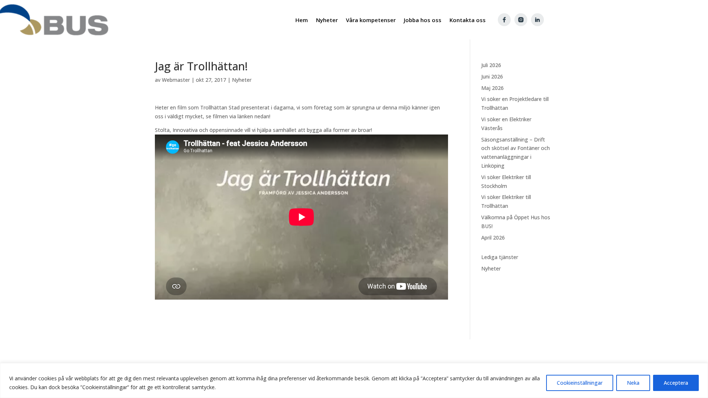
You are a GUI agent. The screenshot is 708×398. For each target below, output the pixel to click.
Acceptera (676, 382)
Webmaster (176, 79)
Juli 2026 (491, 65)
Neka (633, 382)
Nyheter (241, 79)
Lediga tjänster (499, 257)
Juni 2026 (492, 76)
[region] (354, 380)
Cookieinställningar (580, 382)
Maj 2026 (492, 87)
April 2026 (493, 237)
